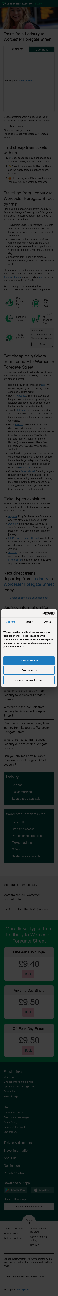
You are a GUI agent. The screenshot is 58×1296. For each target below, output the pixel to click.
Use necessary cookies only (29, 680)
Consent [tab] (10, 621)
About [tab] (47, 621)
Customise (27, 670)
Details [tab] (29, 621)
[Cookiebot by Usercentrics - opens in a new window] (42, 613)
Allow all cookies (29, 660)
